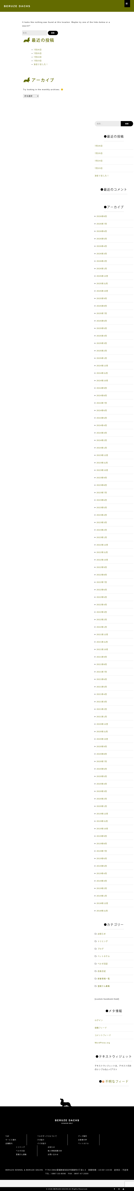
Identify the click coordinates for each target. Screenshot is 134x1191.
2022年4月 (102, 605)
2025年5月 (102, 328)
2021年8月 (102, 664)
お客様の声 (82, 1140)
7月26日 (38, 50)
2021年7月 (102, 672)
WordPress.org (102, 1043)
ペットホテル (104, 956)
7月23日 (38, 61)
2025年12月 (102, 276)
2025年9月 (102, 298)
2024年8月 (102, 395)
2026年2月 (102, 261)
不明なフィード (117, 1081)
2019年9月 (102, 836)
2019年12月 (102, 814)
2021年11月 (102, 642)
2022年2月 (102, 619)
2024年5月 (102, 418)
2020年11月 (102, 732)
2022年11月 (102, 552)
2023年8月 (102, 485)
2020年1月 (102, 806)
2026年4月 (102, 246)
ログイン (99, 1020)
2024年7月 (102, 403)
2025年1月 (102, 358)
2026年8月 (102, 216)
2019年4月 (102, 873)
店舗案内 (9, 1143)
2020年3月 (102, 791)
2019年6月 (102, 858)
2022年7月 (102, 582)
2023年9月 (102, 478)
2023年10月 (102, 470)
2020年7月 (102, 761)
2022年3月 (102, 612)
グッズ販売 (82, 1136)
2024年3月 (102, 433)
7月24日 (38, 57)
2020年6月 (102, 769)
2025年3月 (102, 343)
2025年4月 (102, 336)
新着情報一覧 (104, 979)
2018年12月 (102, 903)
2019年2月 (102, 888)
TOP (7, 1136)
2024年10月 (102, 381)
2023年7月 (102, 493)
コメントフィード (103, 1035)
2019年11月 (102, 821)
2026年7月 (102, 224)
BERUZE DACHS (17, 6)
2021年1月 (102, 717)
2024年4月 (102, 425)
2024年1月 (102, 448)
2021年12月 (102, 634)
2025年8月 (102, 306)
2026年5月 (102, 239)
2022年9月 (102, 567)
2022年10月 (102, 560)
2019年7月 (102, 851)
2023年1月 (102, 537)
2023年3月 (102, 522)
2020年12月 (102, 724)
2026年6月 (102, 231)
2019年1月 (102, 896)
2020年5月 (102, 776)
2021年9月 (102, 657)
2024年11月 (102, 373)
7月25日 (38, 53)
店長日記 (102, 971)
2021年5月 (102, 687)
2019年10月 (102, 829)
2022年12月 (102, 545)
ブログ (101, 949)
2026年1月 (102, 269)
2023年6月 (102, 500)
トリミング (103, 941)
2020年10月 (102, 739)
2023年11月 (102, 463)
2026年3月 (102, 254)
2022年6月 (102, 590)
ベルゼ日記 (103, 964)
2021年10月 (102, 649)
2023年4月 (102, 515)
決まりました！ (41, 64)
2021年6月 (102, 679)
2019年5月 (102, 866)
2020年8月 (102, 754)
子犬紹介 (40, 1140)
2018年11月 (102, 911)
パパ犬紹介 (41, 1143)
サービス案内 (10, 1140)
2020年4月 (102, 784)
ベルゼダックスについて (47, 1136)
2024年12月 (102, 366)
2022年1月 (102, 627)
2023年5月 (102, 507)
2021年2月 (102, 709)
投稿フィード (101, 1028)
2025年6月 (102, 321)
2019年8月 (102, 844)
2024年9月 (102, 388)
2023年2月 (102, 530)
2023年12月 (102, 455)
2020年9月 (102, 746)
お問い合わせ (54, 1154)
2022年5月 (102, 597)
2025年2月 (102, 351)
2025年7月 (102, 313)
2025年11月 (102, 283)
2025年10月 (102, 291)
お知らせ (102, 934)
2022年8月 (102, 575)
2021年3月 (102, 702)
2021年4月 (102, 694)
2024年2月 (102, 440)
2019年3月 (102, 881)
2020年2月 (102, 799)
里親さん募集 (104, 986)
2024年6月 (102, 410)
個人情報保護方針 (55, 1151)
